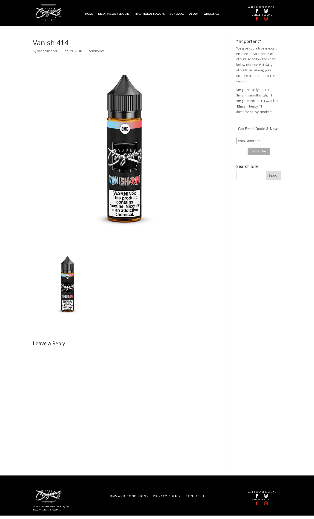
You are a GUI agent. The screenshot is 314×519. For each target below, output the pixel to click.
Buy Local (177, 14)
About (194, 14)
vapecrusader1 (48, 51)
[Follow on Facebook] (256, 11)
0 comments (95, 51)
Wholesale (211, 14)
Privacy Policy (167, 496)
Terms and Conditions (127, 496)
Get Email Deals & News (259, 129)
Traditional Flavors (149, 14)
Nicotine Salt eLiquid (113, 14)
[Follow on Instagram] (266, 11)
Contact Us (197, 496)
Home (89, 14)
